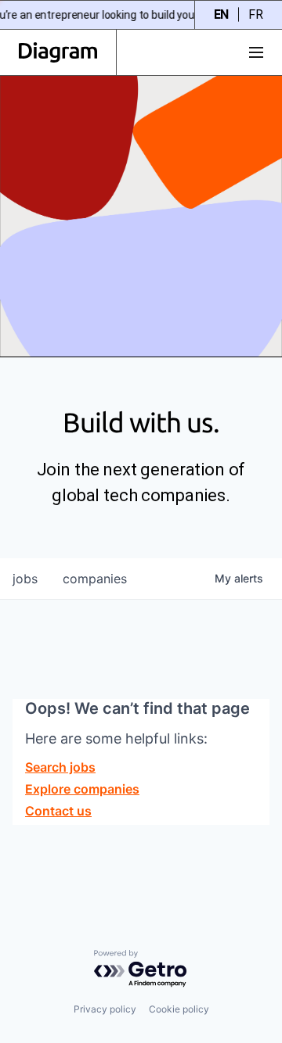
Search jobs (60, 767)
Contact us (58, 811)
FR (255, 14)
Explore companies (82, 789)
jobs (25, 578)
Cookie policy (179, 1009)
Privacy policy (105, 1009)
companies (95, 578)
